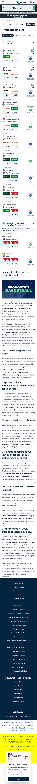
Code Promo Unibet (18, 651)
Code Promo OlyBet (18, 667)
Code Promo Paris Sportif (18, 648)
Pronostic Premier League (18, 621)
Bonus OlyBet (18, 697)
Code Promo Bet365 (19, 663)
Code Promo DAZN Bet (18, 671)
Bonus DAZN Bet (18, 701)
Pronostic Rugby (18, 599)
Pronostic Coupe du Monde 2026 (18, 641)
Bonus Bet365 (18, 693)
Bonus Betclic (18, 689)
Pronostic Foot (19, 587)
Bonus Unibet (18, 682)
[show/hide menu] (3, 2)
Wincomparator (25, 716)
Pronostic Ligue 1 (18, 609)
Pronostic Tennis (18, 595)
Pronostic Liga (18, 637)
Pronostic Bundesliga (18, 633)
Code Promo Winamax (18, 655)
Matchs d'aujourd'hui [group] (22, 35)
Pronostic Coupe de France (18, 617)
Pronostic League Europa (18, 625)
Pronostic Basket (18, 591)
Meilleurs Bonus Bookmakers (18, 678)
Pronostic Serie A (18, 629)
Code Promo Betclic (18, 659)
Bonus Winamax (18, 686)
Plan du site (22, 731)
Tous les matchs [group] (7, 35)
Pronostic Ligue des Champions (18, 613)
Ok (18, 779)
